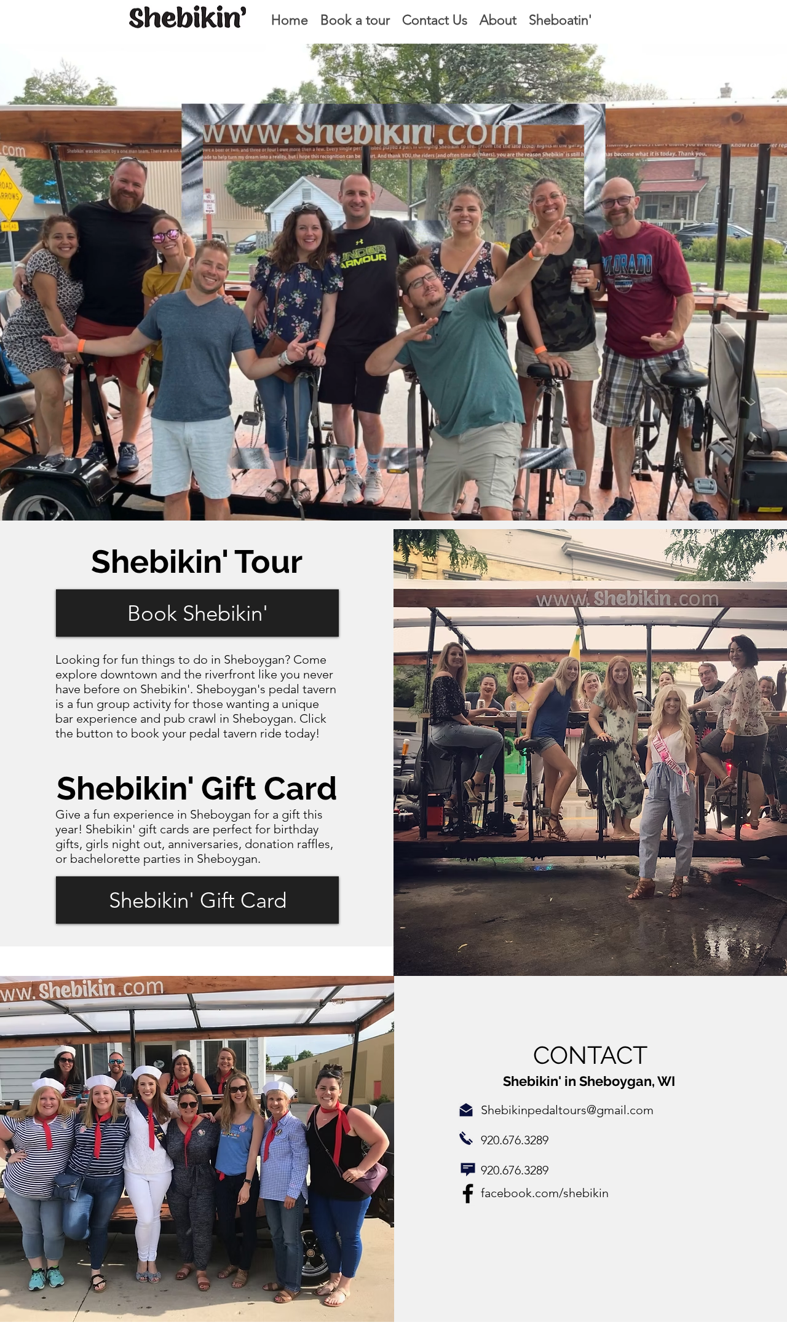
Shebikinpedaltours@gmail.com (567, 1110)
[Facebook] (468, 1193)
